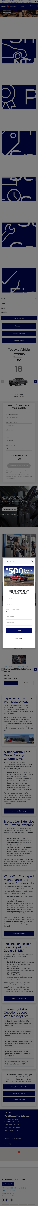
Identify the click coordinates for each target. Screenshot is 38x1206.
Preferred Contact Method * (13, 609)
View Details (19, 638)
